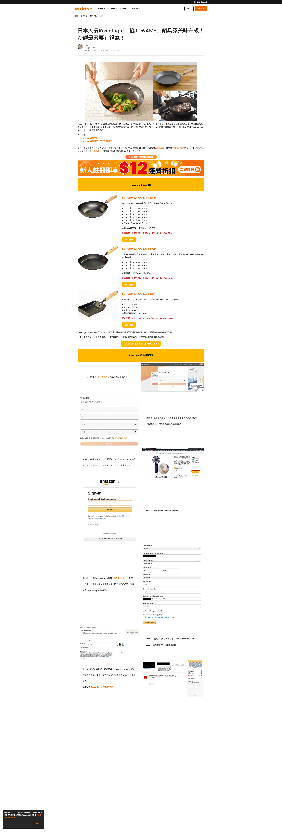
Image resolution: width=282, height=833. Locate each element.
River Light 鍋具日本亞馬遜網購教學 (96, 141)
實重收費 (160, 148)
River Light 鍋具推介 (89, 138)
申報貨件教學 (108, 687)
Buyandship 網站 (102, 376)
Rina (86, 45)
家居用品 (93, 16)
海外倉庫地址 (120, 578)
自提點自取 (179, 148)
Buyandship (96, 687)
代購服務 (95, 151)
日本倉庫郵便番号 (91, 465)
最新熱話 (84, 16)
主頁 (76, 16)
